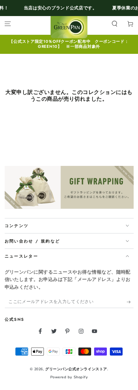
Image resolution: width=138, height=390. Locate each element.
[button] (114, 24)
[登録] (130, 302)
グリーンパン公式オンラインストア (76, 369)
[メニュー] (8, 24)
